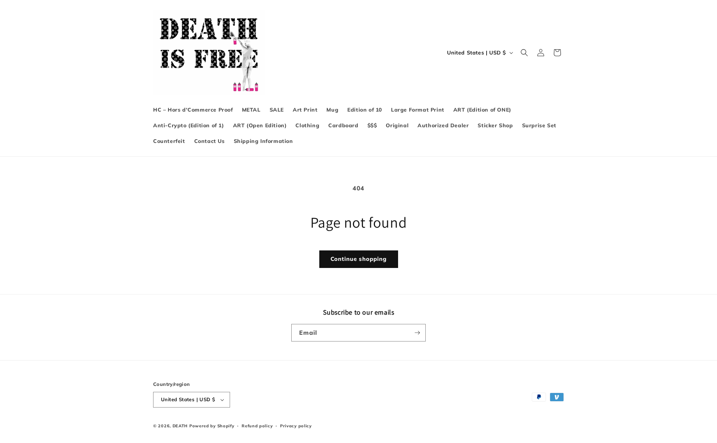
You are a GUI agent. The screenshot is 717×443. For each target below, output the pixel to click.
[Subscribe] (417, 332)
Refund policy (257, 425)
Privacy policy (296, 425)
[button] (524, 52)
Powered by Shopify (212, 425)
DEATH (181, 425)
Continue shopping (358, 258)
